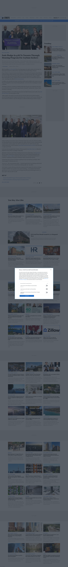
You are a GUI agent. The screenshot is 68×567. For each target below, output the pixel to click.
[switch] (46, 285)
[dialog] (34, 283)
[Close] (51, 270)
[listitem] (34, 283)
